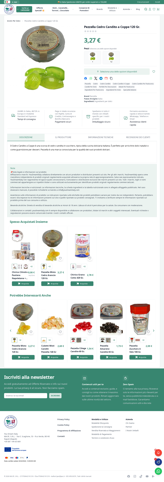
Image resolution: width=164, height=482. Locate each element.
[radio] (92, 57)
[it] (7, 1)
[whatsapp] (90, 78)
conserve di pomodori (84, 9)
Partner (129, 427)
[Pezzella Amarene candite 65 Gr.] (111, 319)
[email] (106, 78)
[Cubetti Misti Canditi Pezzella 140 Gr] (52, 319)
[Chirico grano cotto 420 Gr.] (82, 245)
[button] (11, 331)
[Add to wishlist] (31, 258)
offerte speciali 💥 (39, 9)
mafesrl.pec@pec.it (58, 476)
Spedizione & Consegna (102, 427)
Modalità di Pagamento (102, 434)
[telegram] (100, 78)
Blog (138, 9)
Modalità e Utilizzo (112, 9)
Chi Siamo (130, 423)
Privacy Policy (63, 419)
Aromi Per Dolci (13, 21)
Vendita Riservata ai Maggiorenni (106, 430)
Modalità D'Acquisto (100, 423)
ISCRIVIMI (55, 395)
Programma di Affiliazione (69, 430)
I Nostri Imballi (132, 430)
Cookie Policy (63, 425)
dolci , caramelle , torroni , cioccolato (60, 9)
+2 (31, 266)
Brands (100, 9)
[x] (95, 78)
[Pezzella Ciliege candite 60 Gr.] (82, 319)
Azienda (126, 9)
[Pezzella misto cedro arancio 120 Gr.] (52, 245)
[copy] (111, 78)
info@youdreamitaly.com (68, 190)
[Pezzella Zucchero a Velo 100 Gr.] (140, 319)
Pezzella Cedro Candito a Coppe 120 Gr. (41, 21)
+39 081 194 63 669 (12, 441)
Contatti (61, 436)
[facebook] (85, 78)
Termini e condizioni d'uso (103, 438)
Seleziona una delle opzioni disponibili (118, 71)
